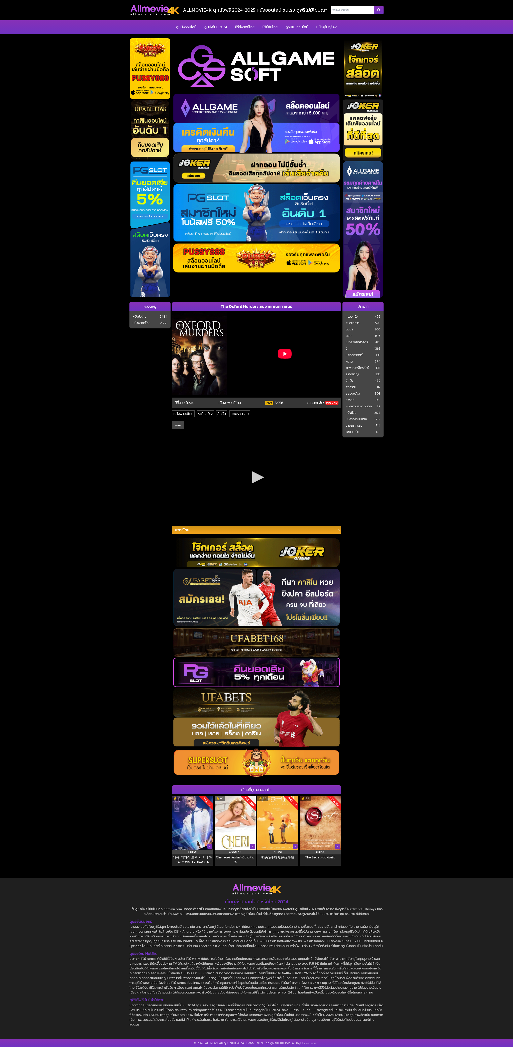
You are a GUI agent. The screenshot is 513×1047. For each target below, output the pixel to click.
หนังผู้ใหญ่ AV (326, 27)
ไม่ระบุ (190, 402)
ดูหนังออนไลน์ (186, 27)
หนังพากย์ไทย (183, 413)
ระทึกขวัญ (205, 413)
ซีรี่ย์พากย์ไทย (244, 27)
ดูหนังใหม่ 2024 (215, 27)
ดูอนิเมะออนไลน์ (297, 27)
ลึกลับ (221, 413)
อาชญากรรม (240, 413)
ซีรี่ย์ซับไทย (270, 27)
